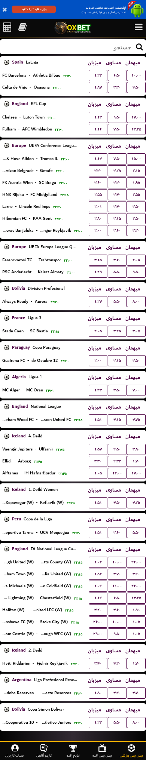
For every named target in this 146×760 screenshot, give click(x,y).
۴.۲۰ (117, 663)
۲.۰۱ (98, 206)
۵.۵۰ (117, 272)
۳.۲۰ (98, 610)
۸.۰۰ (136, 301)
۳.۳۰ (117, 87)
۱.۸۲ (98, 574)
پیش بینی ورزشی (131, 755)
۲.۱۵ (136, 171)
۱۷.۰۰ (136, 117)
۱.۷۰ (136, 461)
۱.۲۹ (98, 272)
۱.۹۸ (136, 183)
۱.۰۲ (98, 562)
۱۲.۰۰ (117, 473)
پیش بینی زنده (102, 755)
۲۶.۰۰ (136, 586)
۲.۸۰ (98, 218)
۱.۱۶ (98, 129)
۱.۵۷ (98, 449)
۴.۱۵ (117, 420)
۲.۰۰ (98, 230)
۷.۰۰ (136, 390)
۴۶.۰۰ (136, 562)
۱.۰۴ (98, 586)
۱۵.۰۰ (136, 159)
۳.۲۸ (117, 171)
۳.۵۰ (136, 206)
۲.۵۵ (98, 195)
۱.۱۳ (98, 117)
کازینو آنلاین (44, 755)
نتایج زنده (73, 755)
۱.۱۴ (98, 598)
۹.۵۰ (117, 117)
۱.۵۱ (98, 420)
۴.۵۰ (136, 87)
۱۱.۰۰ (117, 586)
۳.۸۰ (136, 449)
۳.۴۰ (117, 195)
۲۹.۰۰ (98, 634)
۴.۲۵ (136, 503)
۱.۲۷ (98, 301)
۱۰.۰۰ (136, 75)
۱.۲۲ (98, 75)
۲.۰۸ (136, 260)
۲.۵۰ (136, 218)
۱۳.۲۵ (136, 129)
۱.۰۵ (98, 473)
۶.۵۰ (117, 75)
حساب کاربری (14, 755)
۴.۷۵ (136, 420)
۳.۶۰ (98, 183)
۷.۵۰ (117, 129)
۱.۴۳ (98, 390)
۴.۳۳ (117, 461)
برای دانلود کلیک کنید (33, 9)
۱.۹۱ (136, 610)
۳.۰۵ (136, 331)
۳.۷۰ (117, 574)
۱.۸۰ (98, 693)
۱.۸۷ (98, 87)
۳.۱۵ (117, 218)
